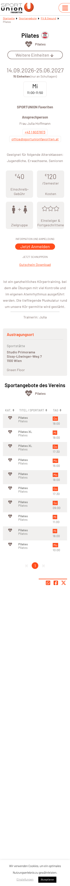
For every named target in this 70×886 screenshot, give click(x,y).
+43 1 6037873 (35, 132)
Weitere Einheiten (32, 54)
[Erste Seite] (26, 565)
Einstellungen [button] (25, 879)
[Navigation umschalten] (65, 8)
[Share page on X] (63, 582)
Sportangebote (28, 18)
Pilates (40, 44)
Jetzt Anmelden (35, 246)
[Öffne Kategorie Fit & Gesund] (28, 44)
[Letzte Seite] (43, 565)
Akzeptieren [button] (47, 879)
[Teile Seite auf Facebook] (55, 582)
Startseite (9, 18)
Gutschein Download (35, 264)
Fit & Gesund (48, 18)
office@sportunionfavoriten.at (35, 139)
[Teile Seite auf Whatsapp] (48, 582)
